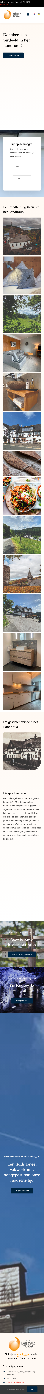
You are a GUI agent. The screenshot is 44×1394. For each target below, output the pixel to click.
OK (32, 1389)
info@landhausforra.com (8, 4)
